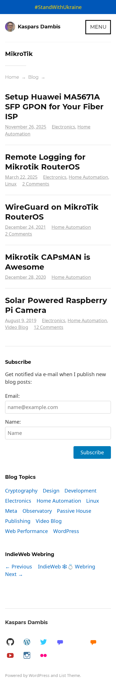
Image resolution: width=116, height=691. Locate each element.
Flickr (43, 655)
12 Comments (48, 327)
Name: (13, 421)
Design (51, 490)
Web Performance (26, 531)
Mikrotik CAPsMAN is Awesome (47, 262)
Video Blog (16, 327)
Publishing (17, 521)
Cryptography (21, 490)
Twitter (43, 642)
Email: (12, 395)
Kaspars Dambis (26, 622)
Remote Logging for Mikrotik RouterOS (45, 161)
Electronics (63, 127)
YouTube (10, 655)
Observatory (37, 510)
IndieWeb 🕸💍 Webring (66, 566)
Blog (33, 77)
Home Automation (88, 177)
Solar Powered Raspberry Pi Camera (56, 305)
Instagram (26, 655)
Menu (98, 27)
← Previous (18, 566)
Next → (14, 574)
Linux (11, 184)
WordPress (66, 531)
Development (80, 490)
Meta (11, 510)
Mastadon (60, 642)
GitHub (10, 642)
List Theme (69, 675)
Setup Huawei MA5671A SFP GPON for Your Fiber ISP (54, 106)
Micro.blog (93, 642)
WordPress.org (26, 642)
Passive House (74, 510)
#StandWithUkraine (58, 7)
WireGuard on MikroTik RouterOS (52, 212)
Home (12, 77)
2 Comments (35, 184)
